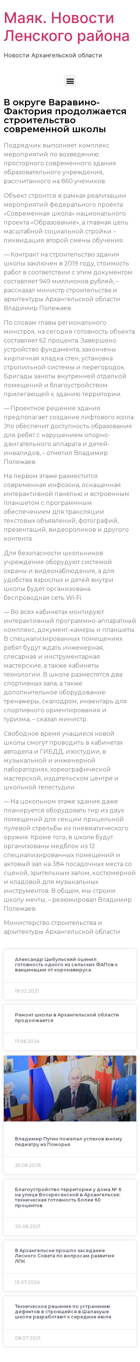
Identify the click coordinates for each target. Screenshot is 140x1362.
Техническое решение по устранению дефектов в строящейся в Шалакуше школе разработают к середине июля (63, 1312)
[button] (70, 80)
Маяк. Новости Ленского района (67, 27)
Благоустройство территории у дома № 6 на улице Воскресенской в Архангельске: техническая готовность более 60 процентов (68, 1197)
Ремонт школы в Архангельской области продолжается (67, 1017)
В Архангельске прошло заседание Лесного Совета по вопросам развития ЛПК (64, 1256)
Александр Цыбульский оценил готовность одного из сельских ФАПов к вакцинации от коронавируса (66, 965)
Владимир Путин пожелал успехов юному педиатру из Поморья (68, 1141)
